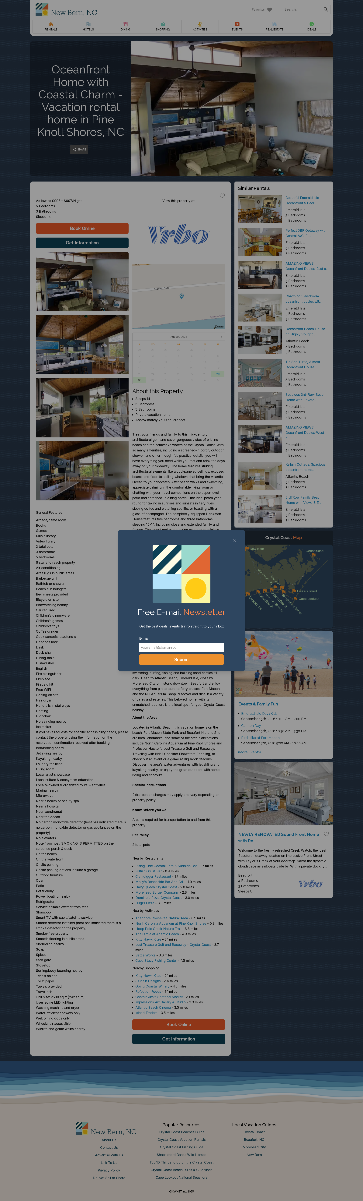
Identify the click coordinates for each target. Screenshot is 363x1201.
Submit (181, 659)
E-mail (144, 638)
